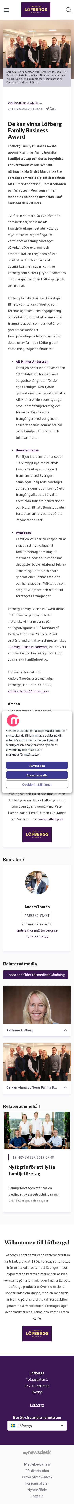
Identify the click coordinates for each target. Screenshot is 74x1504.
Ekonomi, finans (19, 711)
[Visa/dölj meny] (6, 10)
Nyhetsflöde (37, 1489)
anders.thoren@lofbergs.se (28, 691)
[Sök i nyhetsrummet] (68, 10)
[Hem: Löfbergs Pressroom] (35, 9)
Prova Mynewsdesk (37, 1477)
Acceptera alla (37, 775)
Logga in (37, 1496)
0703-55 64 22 (37, 936)
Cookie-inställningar (37, 784)
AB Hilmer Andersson (32, 361)
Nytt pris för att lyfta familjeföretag (31, 1170)
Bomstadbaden (27, 450)
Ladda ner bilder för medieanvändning (36, 974)
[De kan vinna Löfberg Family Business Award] (37, 1062)
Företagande (42, 711)
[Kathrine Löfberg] (37, 1005)
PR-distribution (37, 1470)
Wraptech (23, 532)
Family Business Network (29, 646)
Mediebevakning (37, 1464)
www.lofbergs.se (50, 819)
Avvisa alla (37, 765)
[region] (37, 752)
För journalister (37, 1483)
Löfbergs (37, 1405)
